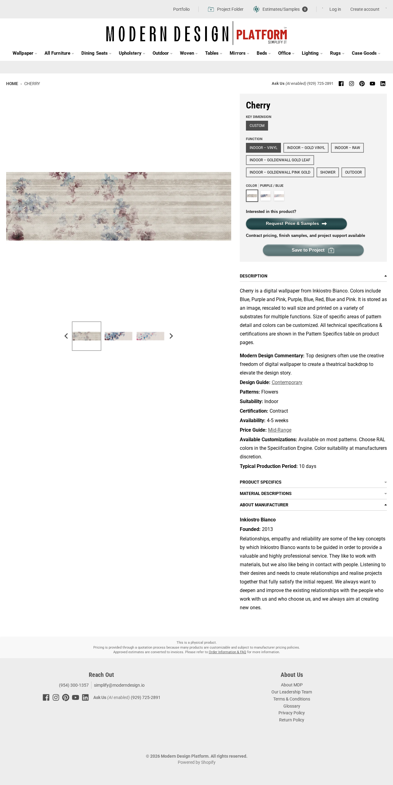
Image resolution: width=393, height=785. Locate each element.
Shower (327, 172)
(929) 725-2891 (320, 83)
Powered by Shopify (197, 762)
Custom (257, 126)
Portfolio (181, 9)
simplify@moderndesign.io (119, 685)
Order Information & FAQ (227, 652)
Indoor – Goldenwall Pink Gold (280, 172)
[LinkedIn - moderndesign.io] (383, 84)
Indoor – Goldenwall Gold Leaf (280, 160)
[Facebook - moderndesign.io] (341, 84)
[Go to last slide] (66, 336)
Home (12, 83)
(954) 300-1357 (73, 685)
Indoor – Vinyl (263, 148)
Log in (335, 9)
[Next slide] (170, 336)
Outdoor (353, 172)
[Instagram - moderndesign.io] (352, 84)
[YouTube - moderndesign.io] (372, 84)
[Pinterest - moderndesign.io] (362, 84)
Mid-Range (279, 430)
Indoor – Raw (347, 148)
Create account (364, 9)
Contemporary (287, 382)
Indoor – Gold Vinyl (306, 148)
